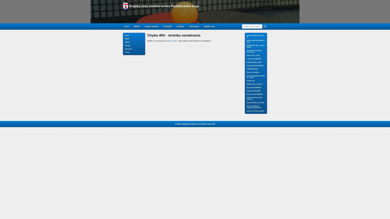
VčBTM (127, 42)
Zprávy (127, 35)
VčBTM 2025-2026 (252, 69)
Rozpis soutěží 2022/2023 (255, 94)
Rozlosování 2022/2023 (254, 87)
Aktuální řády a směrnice (254, 84)
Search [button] (265, 26)
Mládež (137, 26)
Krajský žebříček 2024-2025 (255, 65)
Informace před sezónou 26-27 (255, 36)
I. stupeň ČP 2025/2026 (254, 59)
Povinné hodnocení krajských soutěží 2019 (254, 106)
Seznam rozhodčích (253, 72)
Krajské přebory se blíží (254, 62)
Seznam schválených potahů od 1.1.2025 (256, 76)
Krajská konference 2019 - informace (255, 98)
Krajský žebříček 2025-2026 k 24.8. (256, 41)
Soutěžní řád (251, 81)
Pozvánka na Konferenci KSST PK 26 (254, 51)
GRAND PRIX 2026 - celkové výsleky (255, 46)
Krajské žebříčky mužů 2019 (255, 102)
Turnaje (127, 52)
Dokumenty (194, 26)
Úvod (126, 26)
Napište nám (209, 26)
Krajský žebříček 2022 (253, 91)
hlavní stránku (171, 41)
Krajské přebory (152, 26)
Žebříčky (180, 26)
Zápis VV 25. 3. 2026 (253, 55)
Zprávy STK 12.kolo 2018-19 (255, 111)
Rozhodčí (168, 26)
